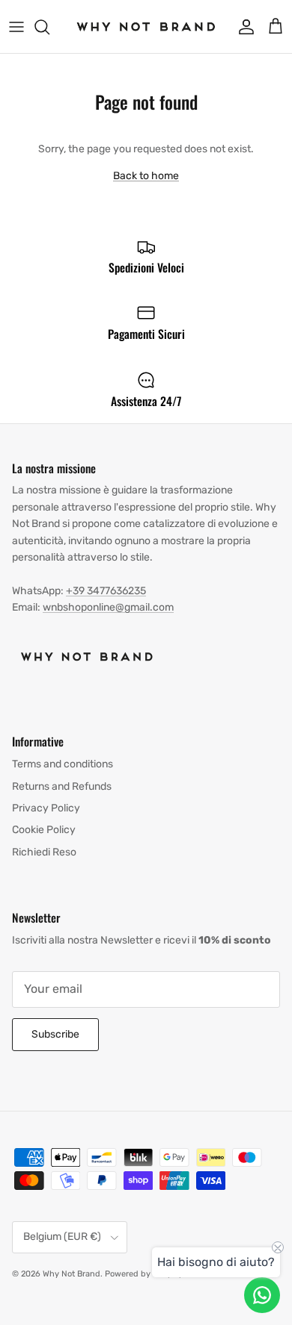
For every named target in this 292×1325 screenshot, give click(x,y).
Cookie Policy (44, 829)
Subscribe (55, 1034)
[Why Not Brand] (146, 26)
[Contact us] (262, 1295)
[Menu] (16, 26)
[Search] (49, 26)
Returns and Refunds (62, 786)
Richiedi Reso (44, 852)
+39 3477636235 (106, 590)
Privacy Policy (46, 808)
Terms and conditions (62, 764)
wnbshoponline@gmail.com (108, 607)
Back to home (146, 175)
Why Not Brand (71, 1274)
